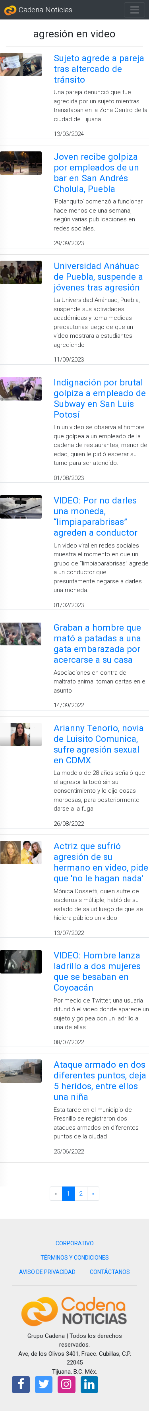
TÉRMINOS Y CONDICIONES (75, 1257)
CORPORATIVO (75, 1243)
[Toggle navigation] (134, 9)
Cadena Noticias (44, 10)
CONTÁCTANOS (110, 1272)
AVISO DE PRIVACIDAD (47, 1272)
